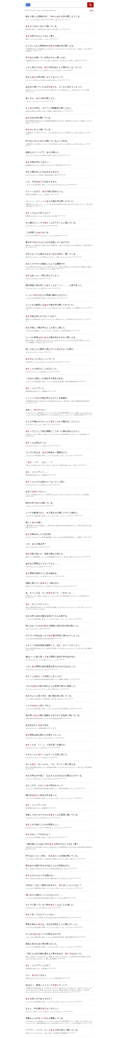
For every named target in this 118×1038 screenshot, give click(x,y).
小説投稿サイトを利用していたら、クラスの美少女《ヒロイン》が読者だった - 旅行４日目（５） (56, 144)
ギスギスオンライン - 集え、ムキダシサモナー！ (41, 738)
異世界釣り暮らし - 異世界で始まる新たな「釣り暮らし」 (43, 29)
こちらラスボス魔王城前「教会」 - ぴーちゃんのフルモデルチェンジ (47, 184)
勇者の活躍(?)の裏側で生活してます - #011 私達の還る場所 (44, 718)
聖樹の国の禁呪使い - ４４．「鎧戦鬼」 (38, 194)
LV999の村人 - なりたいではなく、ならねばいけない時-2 (43, 362)
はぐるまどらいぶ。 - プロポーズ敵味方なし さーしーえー (44, 827)
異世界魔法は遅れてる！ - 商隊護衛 (36, 391)
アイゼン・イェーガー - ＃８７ (35, 506)
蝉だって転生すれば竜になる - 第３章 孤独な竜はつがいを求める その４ (49, 878)
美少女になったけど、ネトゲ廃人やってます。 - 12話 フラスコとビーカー (49, 257)
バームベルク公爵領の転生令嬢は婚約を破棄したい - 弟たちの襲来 (46, 898)
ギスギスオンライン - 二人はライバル (37, 225)
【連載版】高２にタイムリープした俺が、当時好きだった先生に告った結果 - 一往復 (52, 60)
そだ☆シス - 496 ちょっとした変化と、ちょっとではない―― (45, 70)
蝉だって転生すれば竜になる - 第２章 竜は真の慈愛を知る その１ (47, 868)
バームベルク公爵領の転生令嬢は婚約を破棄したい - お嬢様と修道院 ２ (48, 679)
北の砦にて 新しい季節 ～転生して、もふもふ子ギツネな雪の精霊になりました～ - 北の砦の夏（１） (58, 434)
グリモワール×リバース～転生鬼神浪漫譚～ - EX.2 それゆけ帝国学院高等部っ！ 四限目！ (54, 537)
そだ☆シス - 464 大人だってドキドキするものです (41, 778)
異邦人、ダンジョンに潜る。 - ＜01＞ (37, 39)
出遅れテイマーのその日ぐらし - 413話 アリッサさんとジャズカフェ (47, 586)
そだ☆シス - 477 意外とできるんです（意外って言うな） (43, 19)
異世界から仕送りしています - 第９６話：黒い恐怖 (41, 216)
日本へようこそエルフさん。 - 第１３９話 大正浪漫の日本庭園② (46, 1033)
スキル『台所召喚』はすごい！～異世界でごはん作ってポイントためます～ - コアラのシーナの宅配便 (57, 494)
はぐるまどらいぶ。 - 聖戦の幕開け (36, 728)
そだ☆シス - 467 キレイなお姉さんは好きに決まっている (43, 80)
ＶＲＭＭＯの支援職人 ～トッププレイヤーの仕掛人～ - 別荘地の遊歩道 (48, 330)
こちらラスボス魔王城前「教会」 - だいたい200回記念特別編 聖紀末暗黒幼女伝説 (52, 381)
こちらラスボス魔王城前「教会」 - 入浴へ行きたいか (42, 298)
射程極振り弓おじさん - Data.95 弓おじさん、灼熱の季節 (44, 165)
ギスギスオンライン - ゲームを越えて (37, 757)
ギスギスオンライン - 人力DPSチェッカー (39, 288)
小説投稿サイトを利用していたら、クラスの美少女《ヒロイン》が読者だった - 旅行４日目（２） (56, 132)
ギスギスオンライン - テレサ (34, 352)
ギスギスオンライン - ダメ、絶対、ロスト (39, 424)
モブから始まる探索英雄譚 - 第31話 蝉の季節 (40, 638)
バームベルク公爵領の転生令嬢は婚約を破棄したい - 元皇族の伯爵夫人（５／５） (51, 788)
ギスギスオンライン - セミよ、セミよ (37, 669)
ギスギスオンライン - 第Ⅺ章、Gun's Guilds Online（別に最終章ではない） (49, 917)
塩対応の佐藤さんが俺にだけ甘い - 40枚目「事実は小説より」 (45, 111)
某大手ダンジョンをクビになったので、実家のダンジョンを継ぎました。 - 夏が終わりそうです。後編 (57, 90)
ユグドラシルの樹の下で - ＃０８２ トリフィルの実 (42, 235)
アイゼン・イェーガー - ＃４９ (35, 101)
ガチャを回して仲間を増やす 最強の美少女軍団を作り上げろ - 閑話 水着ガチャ (51, 859)
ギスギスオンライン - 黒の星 (34, 566)
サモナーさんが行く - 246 (34, 278)
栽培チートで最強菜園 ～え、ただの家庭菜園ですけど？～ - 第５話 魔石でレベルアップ (54, 557)
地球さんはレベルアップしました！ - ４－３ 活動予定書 (43, 978)
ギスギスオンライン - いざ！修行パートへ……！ (41, 576)
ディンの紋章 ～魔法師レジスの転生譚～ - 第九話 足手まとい (45, 699)
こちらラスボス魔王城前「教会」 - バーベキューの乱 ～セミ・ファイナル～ (50, 455)
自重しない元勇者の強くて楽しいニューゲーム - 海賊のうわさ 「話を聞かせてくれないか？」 (55, 319)
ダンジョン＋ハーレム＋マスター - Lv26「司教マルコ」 (43, 689)
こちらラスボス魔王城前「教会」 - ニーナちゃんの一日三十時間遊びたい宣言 (50, 708)
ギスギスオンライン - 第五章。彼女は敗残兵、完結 (41, 175)
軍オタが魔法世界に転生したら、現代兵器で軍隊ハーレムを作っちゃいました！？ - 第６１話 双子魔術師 (59, 648)
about (91, 10)
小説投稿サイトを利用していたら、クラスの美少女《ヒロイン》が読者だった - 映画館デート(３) (56, 308)
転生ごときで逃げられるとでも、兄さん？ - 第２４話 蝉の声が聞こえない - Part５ (51, 465)
